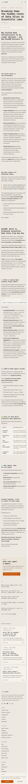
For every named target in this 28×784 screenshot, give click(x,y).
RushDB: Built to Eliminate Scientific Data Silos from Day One (12, 231)
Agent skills (5, 757)
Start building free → (11, 574)
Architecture (5, 714)
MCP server (4, 755)
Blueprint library (6, 737)
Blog (3, 769)
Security (4, 719)
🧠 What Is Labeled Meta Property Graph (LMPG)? (10, 281)
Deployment (4, 721)
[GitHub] (4, 703)
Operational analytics (7, 735)
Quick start (4, 746)
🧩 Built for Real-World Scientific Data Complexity (11, 417)
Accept (7, 781)
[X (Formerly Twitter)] (2, 703)
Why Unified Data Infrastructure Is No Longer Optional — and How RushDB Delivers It (12, 36)
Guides (3, 764)
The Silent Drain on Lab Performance (8, 74)
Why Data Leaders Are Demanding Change (8, 173)
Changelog (4, 771)
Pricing (3, 717)
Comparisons (4, 767)
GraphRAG (4, 730)
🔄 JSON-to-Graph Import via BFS (13, 369)
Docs (3, 744)
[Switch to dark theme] (22, 2)
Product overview (6, 712)
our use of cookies (16, 778)
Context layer (5, 710)
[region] (13, 440)
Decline (20, 781)
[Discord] (7, 703)
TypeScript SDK (5, 751)
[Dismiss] (25, 774)
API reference (5, 748)
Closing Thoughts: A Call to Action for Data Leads (10, 500)
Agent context (5, 728)
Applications (5, 732)
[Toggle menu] (25, 2)
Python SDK (4, 753)
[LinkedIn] (12, 703)
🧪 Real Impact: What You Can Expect (8, 466)
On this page (6, 27)
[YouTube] (10, 703)
